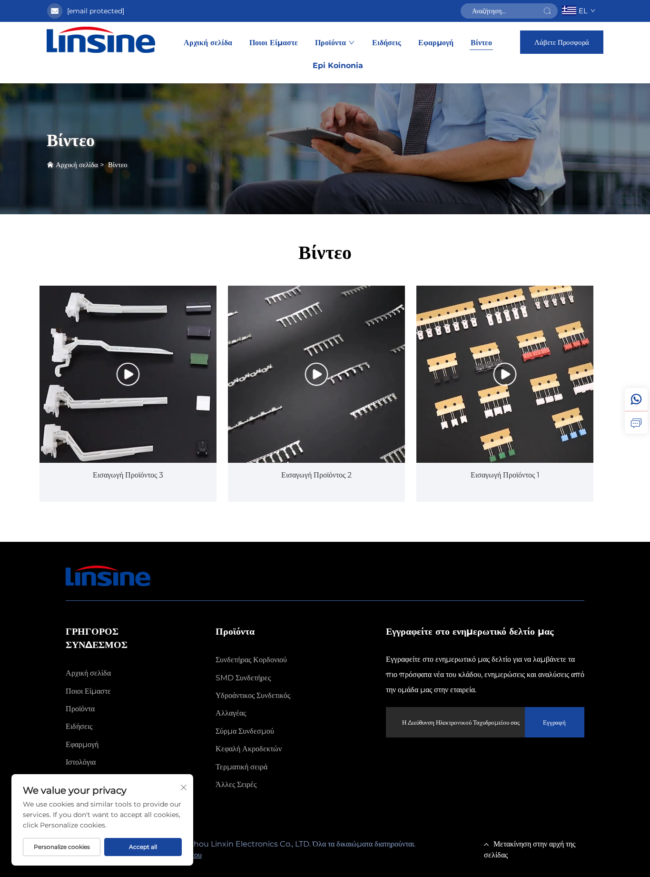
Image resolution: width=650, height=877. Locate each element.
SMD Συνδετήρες (243, 677)
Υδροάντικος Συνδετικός (253, 695)
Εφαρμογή (435, 42)
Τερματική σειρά (241, 766)
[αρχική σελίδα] (101, 40)
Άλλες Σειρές (236, 784)
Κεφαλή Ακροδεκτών (249, 748)
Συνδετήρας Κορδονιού (251, 659)
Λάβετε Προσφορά (561, 42)
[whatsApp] (636, 399)
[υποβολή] (547, 11)
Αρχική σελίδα (208, 42)
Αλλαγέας (231, 713)
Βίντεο (481, 42)
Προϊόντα (330, 42)
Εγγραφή (554, 722)
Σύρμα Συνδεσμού (245, 731)
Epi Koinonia (338, 65)
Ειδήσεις (386, 42)
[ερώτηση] (636, 422)
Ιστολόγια (81, 762)
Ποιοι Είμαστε (273, 42)
